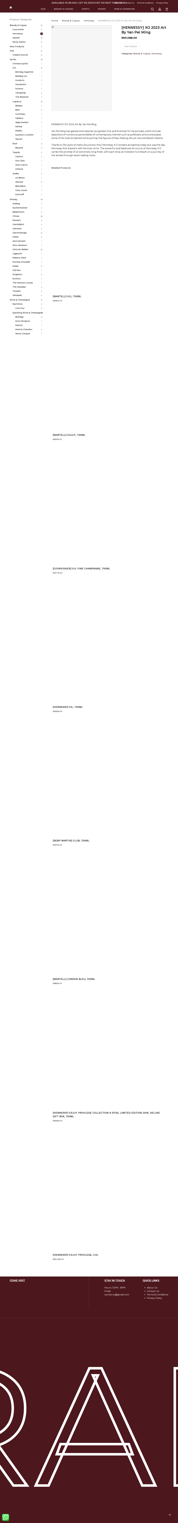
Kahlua (18, 126)
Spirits (13, 59)
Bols (17, 110)
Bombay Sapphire (24, 72)
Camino (19, 156)
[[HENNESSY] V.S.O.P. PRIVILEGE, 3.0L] (109, 1188)
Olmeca (19, 169)
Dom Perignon (22, 321)
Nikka (15, 266)
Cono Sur (19, 308)
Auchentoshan (20, 208)
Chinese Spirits (20, 63)
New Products (17, 46)
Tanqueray (20, 93)
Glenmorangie (20, 232)
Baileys (19, 105)
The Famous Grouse (23, 282)
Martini (19, 325)
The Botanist (22, 97)
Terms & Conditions (157, 1294)
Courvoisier (18, 29)
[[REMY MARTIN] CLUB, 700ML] (108, 775)
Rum (15, 143)
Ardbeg (16, 203)
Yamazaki (17, 295)
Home (54, 20)
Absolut (19, 182)
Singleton (17, 274)
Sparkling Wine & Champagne (28, 312)
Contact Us (153, 1291)
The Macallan (19, 287)
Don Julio (20, 160)
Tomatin (17, 291)
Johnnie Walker (20, 249)
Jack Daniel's (19, 241)
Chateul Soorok (20, 55)
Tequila (16, 152)
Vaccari (18, 139)
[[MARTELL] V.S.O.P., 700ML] (109, 368)
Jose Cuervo (21, 165)
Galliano (19, 118)
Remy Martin (19, 42)
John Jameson (20, 245)
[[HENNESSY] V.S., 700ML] (109, 640)
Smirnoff (19, 194)
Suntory (19, 88)
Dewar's (17, 220)
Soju (12, 50)
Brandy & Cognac (18, 25)
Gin (14, 68)
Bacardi (19, 148)
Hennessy (18, 33)
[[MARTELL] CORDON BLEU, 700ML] (109, 912)
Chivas (16, 216)
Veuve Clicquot (22, 333)
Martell (16, 38)
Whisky (13, 199)
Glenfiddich (18, 224)
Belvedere (20, 186)
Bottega (19, 317)
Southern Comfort (24, 135)
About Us (152, 1287)
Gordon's (19, 80)
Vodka (16, 173)
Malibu (18, 130)
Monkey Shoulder (21, 262)
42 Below (20, 178)
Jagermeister (22, 122)
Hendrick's (20, 84)
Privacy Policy (154, 1298)
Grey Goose (21, 190)
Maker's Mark (19, 257)
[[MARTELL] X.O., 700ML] (108, 231)
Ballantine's (18, 212)
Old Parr (17, 270)
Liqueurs (17, 101)
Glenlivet (17, 228)
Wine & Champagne (20, 300)
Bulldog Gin (21, 76)
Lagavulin (17, 253)
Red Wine (18, 304)
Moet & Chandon (23, 329)
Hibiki (15, 237)
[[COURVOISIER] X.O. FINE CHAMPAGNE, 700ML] (108, 503)
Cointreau (20, 114)
